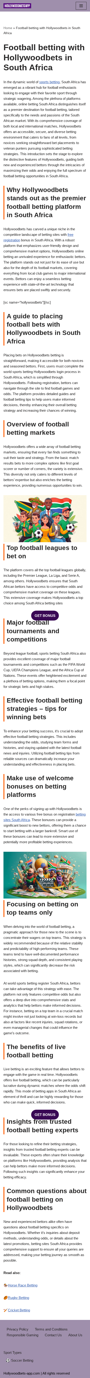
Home (7, 28)
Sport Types (12, 1352)
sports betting (49, 82)
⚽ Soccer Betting (19, 1360)
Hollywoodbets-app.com (21, 1373)
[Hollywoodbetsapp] (17, 5)
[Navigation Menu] (81, 6)
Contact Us (53, 1335)
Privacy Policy (17, 1329)
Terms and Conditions (51, 1329)
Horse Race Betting (22, 1285)
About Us (75, 1335)
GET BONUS (45, 616)
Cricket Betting (19, 1310)
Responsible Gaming (22, 1335)
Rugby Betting (18, 1298)
